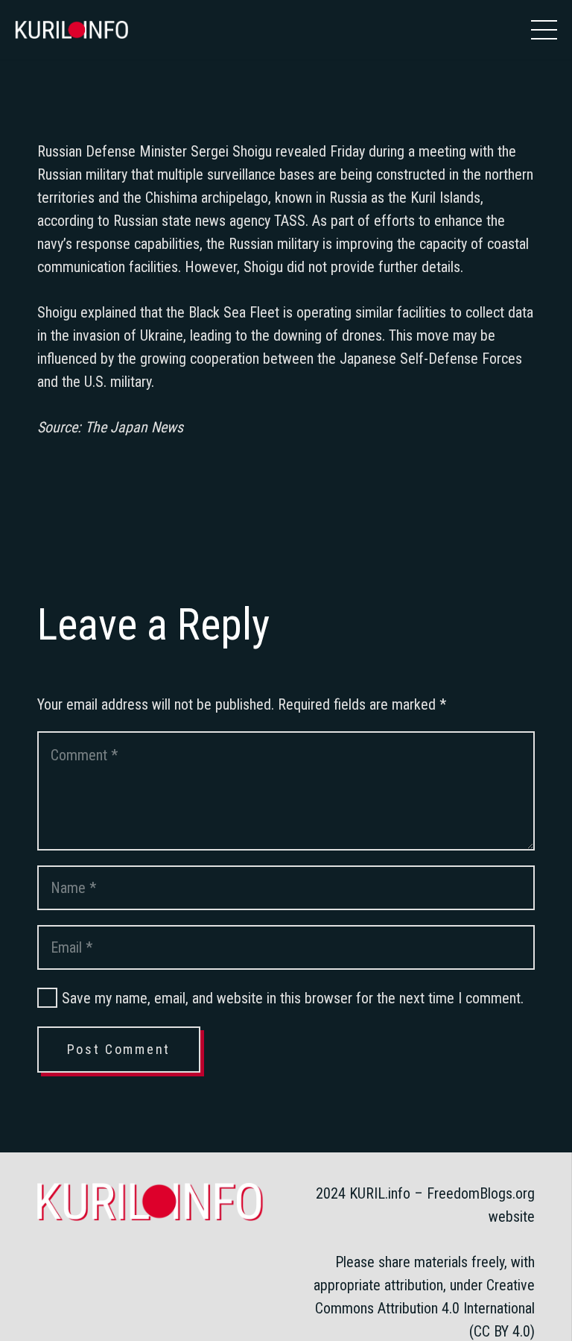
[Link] (71, 30)
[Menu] (544, 29)
